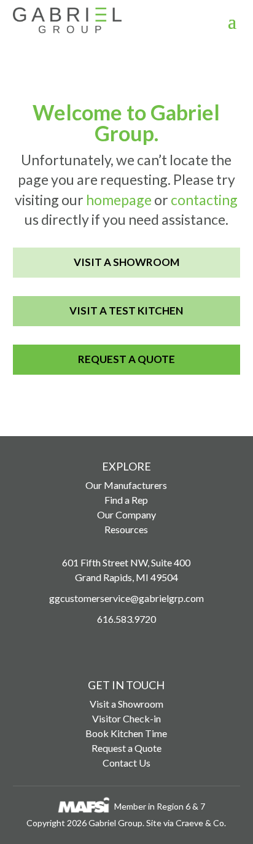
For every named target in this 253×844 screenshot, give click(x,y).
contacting (204, 199)
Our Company (126, 514)
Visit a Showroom (126, 262)
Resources (126, 529)
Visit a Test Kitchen (126, 310)
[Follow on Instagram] (98, 644)
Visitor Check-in (126, 718)
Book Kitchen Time (126, 733)
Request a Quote (126, 359)
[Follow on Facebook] (126, 644)
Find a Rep (126, 500)
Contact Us (126, 762)
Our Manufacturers (126, 485)
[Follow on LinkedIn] (154, 644)
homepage (119, 199)
